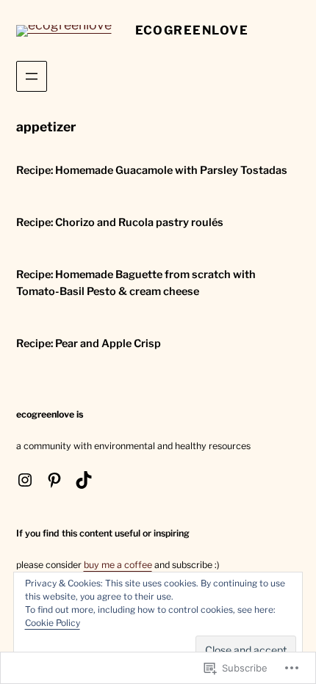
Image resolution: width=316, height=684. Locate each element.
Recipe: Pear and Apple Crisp (88, 343)
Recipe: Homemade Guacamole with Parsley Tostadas (151, 170)
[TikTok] (84, 480)
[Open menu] (31, 76)
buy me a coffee (118, 564)
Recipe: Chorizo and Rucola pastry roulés (119, 222)
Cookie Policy (52, 622)
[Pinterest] (54, 480)
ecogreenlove (192, 30)
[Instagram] (25, 480)
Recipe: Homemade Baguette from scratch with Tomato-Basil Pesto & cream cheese (136, 283)
